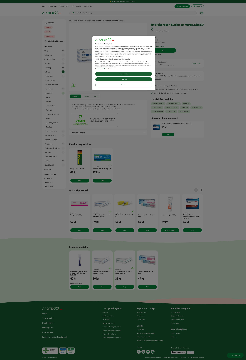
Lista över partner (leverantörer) (103, 68)
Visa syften (124, 85)
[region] (123, 63)
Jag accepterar (124, 73)
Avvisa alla (124, 79)
